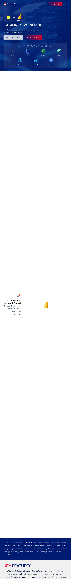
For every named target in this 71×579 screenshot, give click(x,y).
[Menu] (65, 4)
